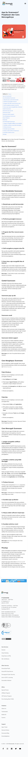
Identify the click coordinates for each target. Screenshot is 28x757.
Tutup (9, 94)
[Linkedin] (11, 748)
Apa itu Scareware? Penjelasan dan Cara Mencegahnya (10, 14)
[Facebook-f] (3, 748)
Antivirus (4, 526)
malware (10, 225)
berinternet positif (20, 561)
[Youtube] (20, 748)
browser (17, 484)
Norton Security (7, 366)
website (4, 303)
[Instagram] (7, 748)
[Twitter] (15, 748)
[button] (25, 3)
